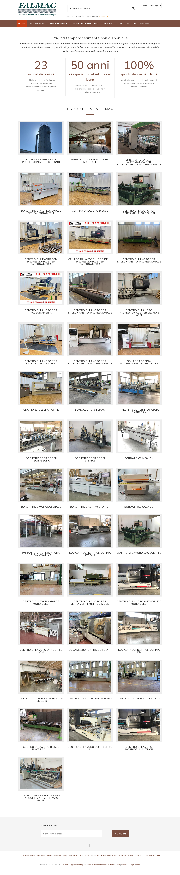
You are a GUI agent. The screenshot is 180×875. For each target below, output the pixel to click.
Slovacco (132, 855)
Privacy (65, 865)
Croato (74, 855)
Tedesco (51, 855)
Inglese (22, 855)
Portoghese (98, 855)
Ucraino (140, 855)
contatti (123, 23)
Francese (31, 855)
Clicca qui (103, 16)
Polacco (88, 855)
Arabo (58, 855)
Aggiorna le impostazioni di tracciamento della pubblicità (95, 865)
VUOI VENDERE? (141, 23)
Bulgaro (66, 855)
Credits (124, 865)
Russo (117, 855)
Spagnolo (41, 855)
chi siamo (108, 23)
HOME (21, 23)
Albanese (150, 855)
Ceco (81, 855)
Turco (157, 855)
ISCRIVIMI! (120, 833)
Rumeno (109, 855)
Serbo (123, 855)
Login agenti (135, 865)
